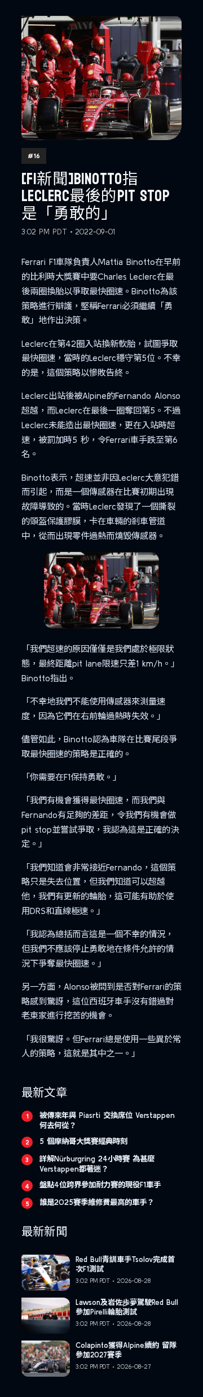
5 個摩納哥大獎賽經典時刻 (83, 1141)
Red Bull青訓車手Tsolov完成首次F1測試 (125, 1264)
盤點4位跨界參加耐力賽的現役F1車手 (100, 1184)
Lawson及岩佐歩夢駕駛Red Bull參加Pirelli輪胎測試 (127, 1307)
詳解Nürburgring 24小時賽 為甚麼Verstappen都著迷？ (97, 1163)
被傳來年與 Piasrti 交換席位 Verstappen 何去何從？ (107, 1120)
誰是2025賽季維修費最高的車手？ (96, 1202)
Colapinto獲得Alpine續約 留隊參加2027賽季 (126, 1350)
